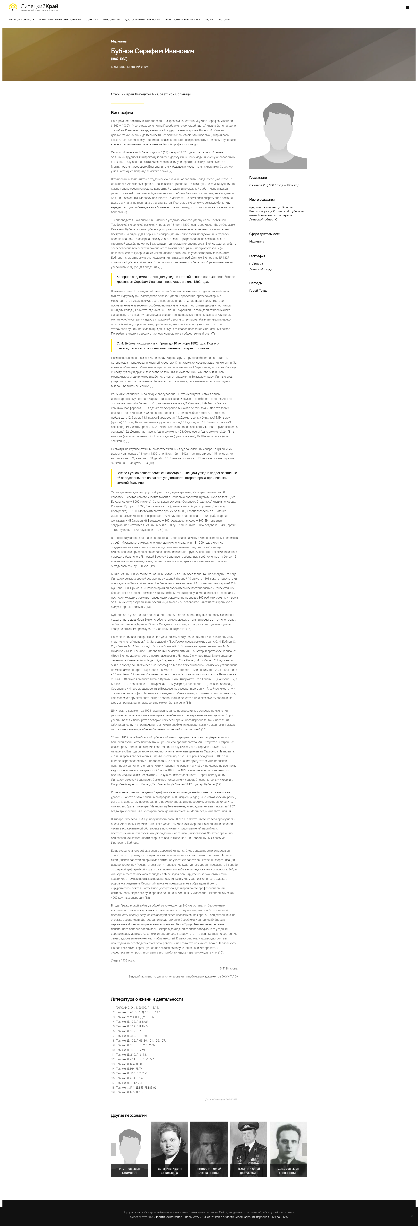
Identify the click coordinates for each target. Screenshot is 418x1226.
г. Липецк (118, 67)
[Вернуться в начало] (33, 7)
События (92, 19)
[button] (407, 7)
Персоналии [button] (111, 19)
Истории (225, 19)
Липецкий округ (137, 67)
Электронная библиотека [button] (182, 19)
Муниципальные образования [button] (60, 19)
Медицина (119, 41)
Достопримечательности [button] (142, 19)
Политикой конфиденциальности (177, 1217)
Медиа (209, 19)
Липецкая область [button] (21, 19)
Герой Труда (258, 290)
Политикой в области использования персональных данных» (246, 1217)
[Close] (412, 1216)
